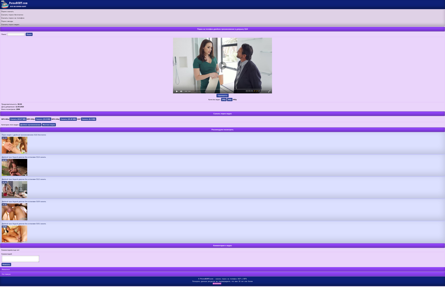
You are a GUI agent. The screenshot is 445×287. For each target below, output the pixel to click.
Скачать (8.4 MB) (88, 119)
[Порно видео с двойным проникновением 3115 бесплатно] (14, 153)
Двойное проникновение (30, 125)
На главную (6, 274)
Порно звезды (7, 21)
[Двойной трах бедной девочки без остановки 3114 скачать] (14, 175)
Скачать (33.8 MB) (43, 119)
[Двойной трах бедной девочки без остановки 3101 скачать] (14, 242)
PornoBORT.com (206, 279)
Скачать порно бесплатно (12, 15)
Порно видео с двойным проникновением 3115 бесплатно (24, 135)
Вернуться (6, 269)
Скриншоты (222, 95)
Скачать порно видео (10, 24)
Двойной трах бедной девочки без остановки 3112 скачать (24, 179)
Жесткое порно (49, 125)
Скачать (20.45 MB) (68, 119)
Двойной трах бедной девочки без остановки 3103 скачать (24, 201)
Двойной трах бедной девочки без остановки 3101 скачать (24, 224)
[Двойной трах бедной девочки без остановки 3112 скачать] (14, 197)
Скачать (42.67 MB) (18, 119)
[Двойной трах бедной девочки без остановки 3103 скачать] (14, 220)
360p (230, 99)
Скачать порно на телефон (12, 18)
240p (224, 99)
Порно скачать (7, 11)
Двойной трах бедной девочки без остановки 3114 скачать (24, 157)
